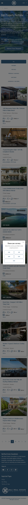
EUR (19, 256)
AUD (9, 256)
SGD (14, 260)
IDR (19, 252)
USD (9, 252)
